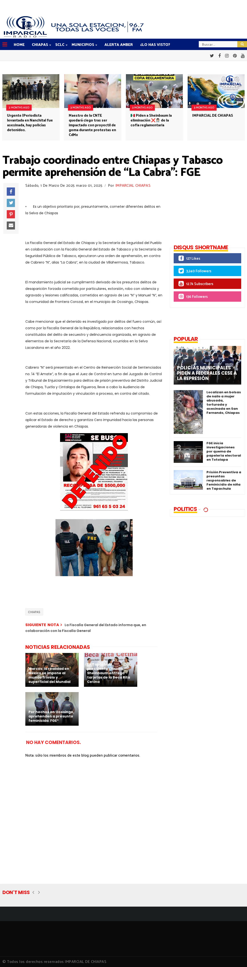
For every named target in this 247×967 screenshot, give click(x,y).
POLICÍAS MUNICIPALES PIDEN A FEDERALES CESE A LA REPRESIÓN (207, 373)
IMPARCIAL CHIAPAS (133, 185)
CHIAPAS (40, 45)
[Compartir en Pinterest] (11, 214)
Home (19, 45)
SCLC (59, 45)
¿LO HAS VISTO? (155, 45)
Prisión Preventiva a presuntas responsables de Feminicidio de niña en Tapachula (223, 480)
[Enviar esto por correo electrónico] (11, 226)
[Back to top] (235, 955)
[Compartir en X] (11, 203)
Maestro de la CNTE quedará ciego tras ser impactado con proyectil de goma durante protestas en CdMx (92, 125)
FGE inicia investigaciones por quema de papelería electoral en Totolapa (223, 451)
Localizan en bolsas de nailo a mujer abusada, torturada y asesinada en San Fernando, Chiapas (223, 402)
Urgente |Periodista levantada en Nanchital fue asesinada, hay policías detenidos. (30, 123)
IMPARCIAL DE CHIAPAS (212, 116)
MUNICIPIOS (83, 45)
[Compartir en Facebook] (11, 191)
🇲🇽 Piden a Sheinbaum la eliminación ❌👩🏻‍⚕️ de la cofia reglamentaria (151, 120)
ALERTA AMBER (118, 45)
